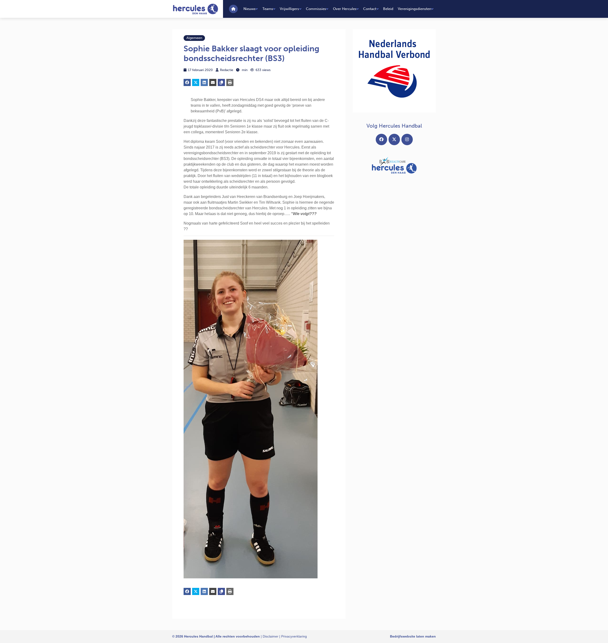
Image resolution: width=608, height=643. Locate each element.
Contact (369, 9)
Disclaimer (270, 636)
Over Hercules (344, 9)
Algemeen (194, 38)
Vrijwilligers (289, 9)
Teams (267, 9)
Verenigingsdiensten (414, 9)
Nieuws (249, 9)
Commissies (316, 9)
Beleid (388, 9)
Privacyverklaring (294, 636)
